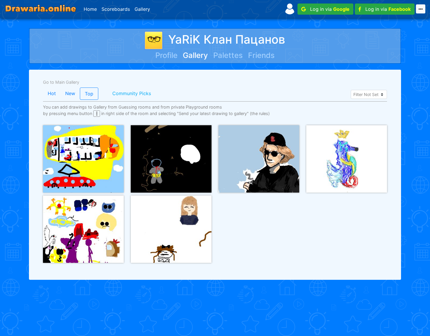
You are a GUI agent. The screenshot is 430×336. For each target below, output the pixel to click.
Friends (261, 55)
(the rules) (260, 113)
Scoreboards (116, 9)
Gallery (142, 9)
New (70, 93)
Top (89, 94)
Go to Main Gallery (61, 82)
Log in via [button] (328, 9)
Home (90, 9)
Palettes (228, 55)
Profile (166, 55)
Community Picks (131, 93)
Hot (52, 93)
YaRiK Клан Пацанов (226, 39)
